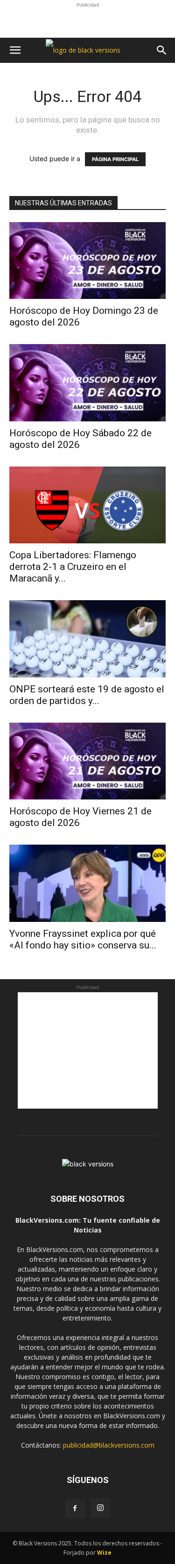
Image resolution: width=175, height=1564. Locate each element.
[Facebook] (75, 1508)
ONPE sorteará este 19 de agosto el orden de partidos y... (86, 695)
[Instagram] (100, 1508)
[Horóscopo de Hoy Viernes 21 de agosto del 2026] (87, 761)
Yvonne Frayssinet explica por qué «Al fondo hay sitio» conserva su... (82, 939)
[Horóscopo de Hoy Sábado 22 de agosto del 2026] (87, 382)
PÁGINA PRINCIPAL (115, 159)
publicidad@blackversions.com (108, 1445)
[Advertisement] (87, 21)
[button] (15, 50)
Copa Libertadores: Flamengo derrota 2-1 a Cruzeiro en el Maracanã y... (72, 566)
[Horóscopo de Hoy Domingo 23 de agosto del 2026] (87, 260)
